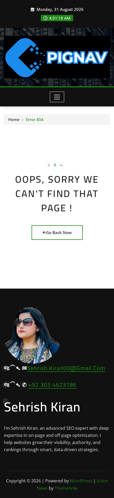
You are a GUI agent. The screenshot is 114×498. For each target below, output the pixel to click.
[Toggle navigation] (57, 97)
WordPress (81, 481)
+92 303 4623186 (52, 384)
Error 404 (34, 119)
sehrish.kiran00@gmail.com (66, 368)
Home (14, 119)
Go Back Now (59, 232)
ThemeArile (66, 488)
